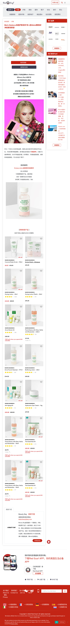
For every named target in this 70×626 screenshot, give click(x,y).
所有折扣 (37, 540)
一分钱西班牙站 (61, 604)
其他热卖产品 (24, 230)
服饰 (36, 10)
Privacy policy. (14, 624)
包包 (48, 10)
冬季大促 (55, 2)
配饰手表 (21, 14)
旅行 (54, 10)
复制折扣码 (24, 67)
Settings (62, 622)
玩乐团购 (48, 14)
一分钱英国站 (12, 604)
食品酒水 (39, 14)
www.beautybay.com (25, 519)
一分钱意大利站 (12, 607)
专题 (17, 10)
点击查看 (38, 573)
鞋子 (42, 10)
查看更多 (56, 48)
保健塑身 (12, 14)
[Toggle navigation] (65, 2)
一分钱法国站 (28, 604)
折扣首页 (6, 21)
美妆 (30, 10)
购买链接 (23, 62)
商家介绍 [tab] (9, 509)
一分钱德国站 (44, 604)
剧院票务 (58, 14)
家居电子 (30, 14)
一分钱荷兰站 (62, 607)
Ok (56, 622)
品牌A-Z (10, 10)
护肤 (24, 10)
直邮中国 (31, 514)
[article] (50, 27)
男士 (60, 10)
